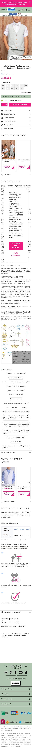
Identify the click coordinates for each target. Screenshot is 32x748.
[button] (15, 61)
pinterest (11, 673)
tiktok (26, 673)
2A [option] (21, 85)
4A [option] (2, 88)
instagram (6, 673)
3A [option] (26, 85)
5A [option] (7, 88)
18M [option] (17, 85)
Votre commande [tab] (6, 699)
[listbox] (16, 87)
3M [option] (3, 85)
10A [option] (21, 88)
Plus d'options (15, 254)
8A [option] (16, 88)
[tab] (16, 96)
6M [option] (7, 85)
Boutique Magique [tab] (7, 689)
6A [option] (12, 88)
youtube (21, 673)
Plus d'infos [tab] (5, 694)
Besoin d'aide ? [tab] (6, 704)
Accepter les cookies (16, 246)
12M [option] (12, 85)
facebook (15, 673)
